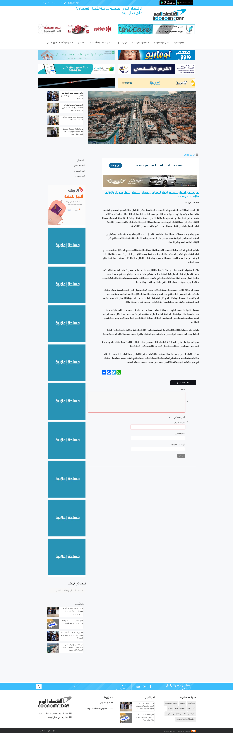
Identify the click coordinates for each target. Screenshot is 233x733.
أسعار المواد (81, 176)
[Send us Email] (138, 686)
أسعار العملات (80, 166)
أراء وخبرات (191, 708)
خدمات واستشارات (171, 703)
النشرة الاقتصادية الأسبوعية (186, 719)
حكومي (182, 703)
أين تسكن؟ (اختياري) (178, 444)
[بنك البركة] (66, 224)
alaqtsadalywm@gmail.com (99, 709)
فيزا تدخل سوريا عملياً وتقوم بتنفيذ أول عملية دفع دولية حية (72, 623)
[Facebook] (150, 686)
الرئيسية (54, 3)
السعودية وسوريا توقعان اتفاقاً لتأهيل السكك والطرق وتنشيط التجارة (72, 107)
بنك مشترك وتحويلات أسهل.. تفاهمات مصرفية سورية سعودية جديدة (72, 611)
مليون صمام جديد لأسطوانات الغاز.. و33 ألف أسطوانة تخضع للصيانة (72, 95)
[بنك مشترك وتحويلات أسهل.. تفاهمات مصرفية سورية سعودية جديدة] (126, 711)
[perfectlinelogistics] (150, 171)
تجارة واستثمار (180, 708)
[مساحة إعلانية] (66, 302)
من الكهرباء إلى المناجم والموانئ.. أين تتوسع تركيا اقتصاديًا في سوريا (73, 647)
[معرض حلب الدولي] (66, 341)
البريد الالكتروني (179, 422)
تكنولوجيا (191, 703)
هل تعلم (192, 714)
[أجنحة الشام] (66, 263)
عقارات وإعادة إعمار (179, 714)
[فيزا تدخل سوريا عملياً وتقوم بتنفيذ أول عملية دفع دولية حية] (126, 722)
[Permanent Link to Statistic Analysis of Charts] (53, 96)
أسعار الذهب (80, 171)
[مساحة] (66, 497)
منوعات (168, 714)
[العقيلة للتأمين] (66, 575)
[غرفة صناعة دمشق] (66, 536)
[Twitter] (144, 686)
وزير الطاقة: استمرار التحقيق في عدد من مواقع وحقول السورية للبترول (73, 131)
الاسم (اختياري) (180, 433)
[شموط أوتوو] (150, 187)
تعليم (170, 708)
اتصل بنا (46, 3)
